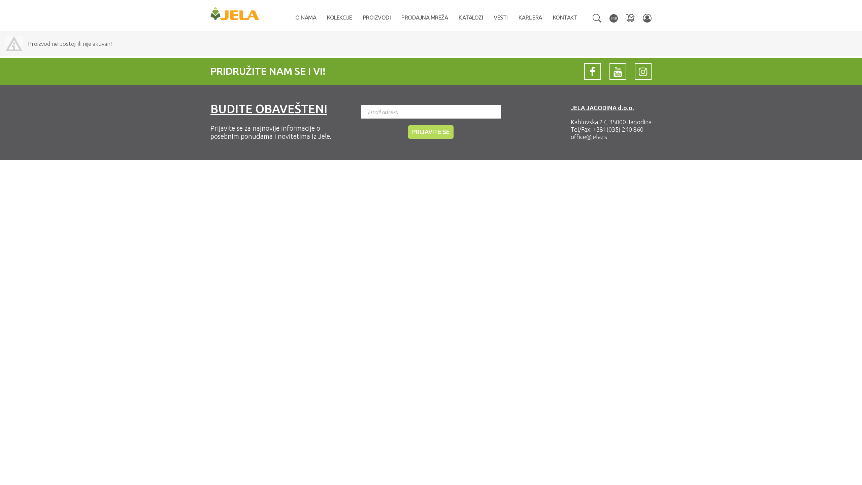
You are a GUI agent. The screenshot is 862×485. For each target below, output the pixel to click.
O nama (305, 17)
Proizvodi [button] (377, 17)
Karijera (530, 17)
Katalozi (471, 17)
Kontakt (565, 17)
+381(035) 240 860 (618, 129)
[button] (597, 17)
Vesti (501, 17)
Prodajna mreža (424, 17)
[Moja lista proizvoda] (630, 18)
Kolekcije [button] (339, 17)
